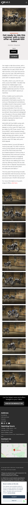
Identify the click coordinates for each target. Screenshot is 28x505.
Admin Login (4, 469)
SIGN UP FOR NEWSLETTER (14, 403)
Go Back (14, 56)
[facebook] (2, 423)
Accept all (14, 496)
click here (14, 183)
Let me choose (11, 492)
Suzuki (13, 51)
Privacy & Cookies (12, 469)
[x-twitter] (7, 423)
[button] (24, 501)
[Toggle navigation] (26, 2)
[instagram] (5, 423)
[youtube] (9, 423)
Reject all (14, 500)
